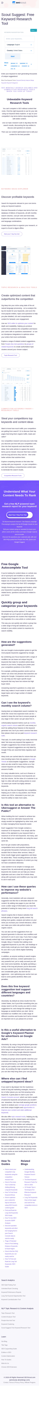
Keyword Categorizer (12, 83)
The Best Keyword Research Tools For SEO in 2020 (30, 1182)
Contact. (6, 1382)
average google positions (27, 1105)
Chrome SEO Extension (9, 1367)
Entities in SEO (6, 1352)
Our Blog (4, 1341)
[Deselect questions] (26, 63)
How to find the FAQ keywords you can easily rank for (11, 1253)
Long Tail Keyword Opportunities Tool (13, 1296)
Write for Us (5, 1363)
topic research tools (18, 1117)
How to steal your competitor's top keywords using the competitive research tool (11, 1174)
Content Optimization (8, 1356)
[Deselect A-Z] (14, 68)
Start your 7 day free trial (11, 234)
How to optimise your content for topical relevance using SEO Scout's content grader (11, 1203)
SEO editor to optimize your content (20, 323)
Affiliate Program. (30, 1382)
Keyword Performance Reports (11, 1292)
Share (33, 30)
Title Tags (4, 1345)
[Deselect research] (28, 66)
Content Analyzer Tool (8, 1317)
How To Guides (6, 1359)
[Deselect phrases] (16, 63)
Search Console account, (10, 1097)
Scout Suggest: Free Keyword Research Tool (15, 1328)
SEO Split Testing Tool (8, 1285)
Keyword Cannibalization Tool (11, 1299)
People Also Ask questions (14, 344)
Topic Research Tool (10, 355)
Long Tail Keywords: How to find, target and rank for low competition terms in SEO (31, 1203)
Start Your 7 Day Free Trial (17, 515)
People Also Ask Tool (8, 1320)
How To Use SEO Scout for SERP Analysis (10, 1220)
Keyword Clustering (7, 1324)
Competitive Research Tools (13, 475)
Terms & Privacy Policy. (16, 1382)
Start (13, 56)
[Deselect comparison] (18, 66)
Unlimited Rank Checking (9, 1288)
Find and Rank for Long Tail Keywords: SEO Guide (11, 1213)
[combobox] (19, 45)
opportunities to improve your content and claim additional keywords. (17, 1110)
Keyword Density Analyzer (23, 80)
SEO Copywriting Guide (9, 1349)
